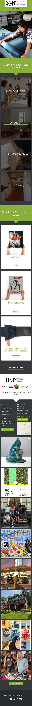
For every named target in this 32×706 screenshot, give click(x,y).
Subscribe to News (7, 429)
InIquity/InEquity (16, 302)
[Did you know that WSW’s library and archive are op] (16, 574)
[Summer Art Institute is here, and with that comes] (16, 543)
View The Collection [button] (16, 368)
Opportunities (6, 411)
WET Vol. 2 (16, 257)
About (3, 404)
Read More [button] (16, 265)
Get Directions (22, 419)
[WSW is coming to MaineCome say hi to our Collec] (16, 482)
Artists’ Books (6, 408)
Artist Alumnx (6, 415)
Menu (17, 8)
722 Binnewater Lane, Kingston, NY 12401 (7, 423)
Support (4, 418)
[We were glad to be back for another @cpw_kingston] (16, 665)
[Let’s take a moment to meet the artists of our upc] (16, 452)
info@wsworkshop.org (24, 416)
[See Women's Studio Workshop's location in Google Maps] (24, 428)
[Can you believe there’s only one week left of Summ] (16, 513)
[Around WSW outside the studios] (16, 604)
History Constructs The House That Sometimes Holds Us (16, 350)
